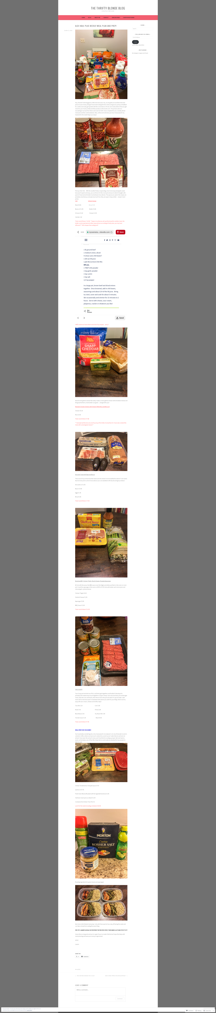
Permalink (77, 969)
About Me (97, 17)
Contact (106, 17)
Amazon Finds (116, 17)
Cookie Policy (29, 1010)
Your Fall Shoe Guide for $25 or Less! (86, 975)
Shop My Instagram (128, 17)
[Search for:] (142, 28)
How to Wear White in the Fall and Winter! (115, 975)
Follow (135, 42)
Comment (120, 998)
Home (83, 17)
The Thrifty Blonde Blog (108, 8)
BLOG (89, 17)
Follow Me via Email (142, 34)
